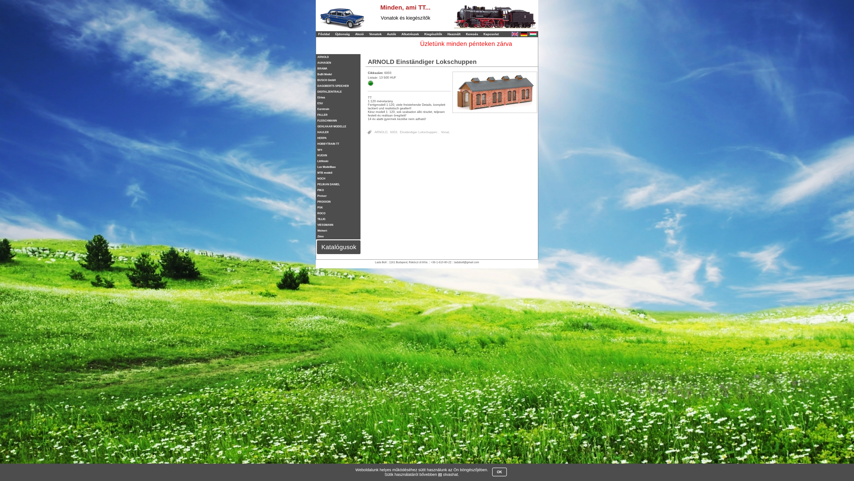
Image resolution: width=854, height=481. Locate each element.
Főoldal (324, 34)
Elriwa (321, 97)
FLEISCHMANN (327, 120)
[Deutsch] (524, 34)
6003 (393, 132)
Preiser (322, 196)
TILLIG (321, 219)
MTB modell (324, 172)
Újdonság (342, 34)
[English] (515, 34)
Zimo (320, 236)
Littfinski (322, 161)
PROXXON (324, 201)
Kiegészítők (433, 34)
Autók (391, 34)
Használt (454, 34)
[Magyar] (533, 34)
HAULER (323, 132)
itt (440, 474)
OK (499, 472)
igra (319, 149)
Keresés (472, 34)
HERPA (322, 138)
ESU (320, 103)
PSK (320, 207)
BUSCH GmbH (326, 80)
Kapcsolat (491, 34)
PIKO (320, 190)
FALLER (322, 114)
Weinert (322, 230)
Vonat (445, 132)
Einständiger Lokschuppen (419, 132)
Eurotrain (323, 109)
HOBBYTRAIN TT (328, 143)
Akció (359, 34)
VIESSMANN (325, 224)
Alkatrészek (410, 34)
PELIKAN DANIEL (328, 184)
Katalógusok (338, 247)
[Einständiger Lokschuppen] (495, 92)
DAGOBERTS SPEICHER (333, 86)
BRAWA (322, 68)
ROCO (321, 213)
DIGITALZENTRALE (329, 91)
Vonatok (375, 34)
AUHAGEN (324, 62)
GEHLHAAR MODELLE (331, 126)
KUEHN (322, 155)
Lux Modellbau (326, 167)
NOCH (321, 178)
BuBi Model (324, 74)
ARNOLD (323, 57)
